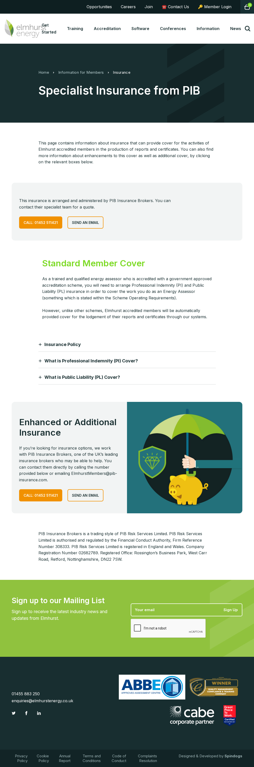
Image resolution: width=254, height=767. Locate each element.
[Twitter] (14, 713)
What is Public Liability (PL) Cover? (82, 377)
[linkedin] (39, 713)
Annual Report (64, 758)
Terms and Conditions (92, 758)
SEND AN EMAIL (85, 222)
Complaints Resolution (147, 758)
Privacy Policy (21, 758)
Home (43, 72)
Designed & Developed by (210, 756)
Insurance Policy (62, 344)
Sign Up (230, 609)
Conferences (173, 28)
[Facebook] (27, 713)
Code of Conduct (119, 758)
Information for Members (81, 72)
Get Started (49, 29)
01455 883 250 (26, 693)
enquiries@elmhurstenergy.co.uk (42, 700)
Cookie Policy (43, 758)
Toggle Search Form (247, 28)
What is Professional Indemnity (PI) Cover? (91, 360)
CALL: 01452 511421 (41, 222)
